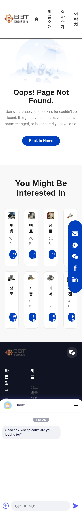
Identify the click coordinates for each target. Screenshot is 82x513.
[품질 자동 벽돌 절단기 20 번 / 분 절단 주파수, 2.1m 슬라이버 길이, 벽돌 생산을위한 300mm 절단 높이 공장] (31, 278)
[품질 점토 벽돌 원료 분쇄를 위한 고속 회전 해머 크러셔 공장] (11, 278)
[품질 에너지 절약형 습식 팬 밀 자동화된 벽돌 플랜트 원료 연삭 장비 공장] (50, 278)
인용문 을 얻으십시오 (14, 255)
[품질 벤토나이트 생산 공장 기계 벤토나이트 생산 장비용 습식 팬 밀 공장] (31, 215)
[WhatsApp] (75, 245)
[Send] (75, 506)
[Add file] (6, 506)
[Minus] (75, 405)
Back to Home (41, 141)
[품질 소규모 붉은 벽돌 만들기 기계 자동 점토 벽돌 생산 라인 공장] (70, 215)
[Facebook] (75, 268)
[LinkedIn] (75, 279)
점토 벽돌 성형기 (34, 395)
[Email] (75, 233)
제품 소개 (50, 19)
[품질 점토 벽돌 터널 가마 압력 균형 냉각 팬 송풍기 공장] (50, 215)
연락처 (76, 19)
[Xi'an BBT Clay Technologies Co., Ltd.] (16, 19)
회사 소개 (63, 19)
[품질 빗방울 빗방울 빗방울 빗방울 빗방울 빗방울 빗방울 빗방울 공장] (11, 215)
